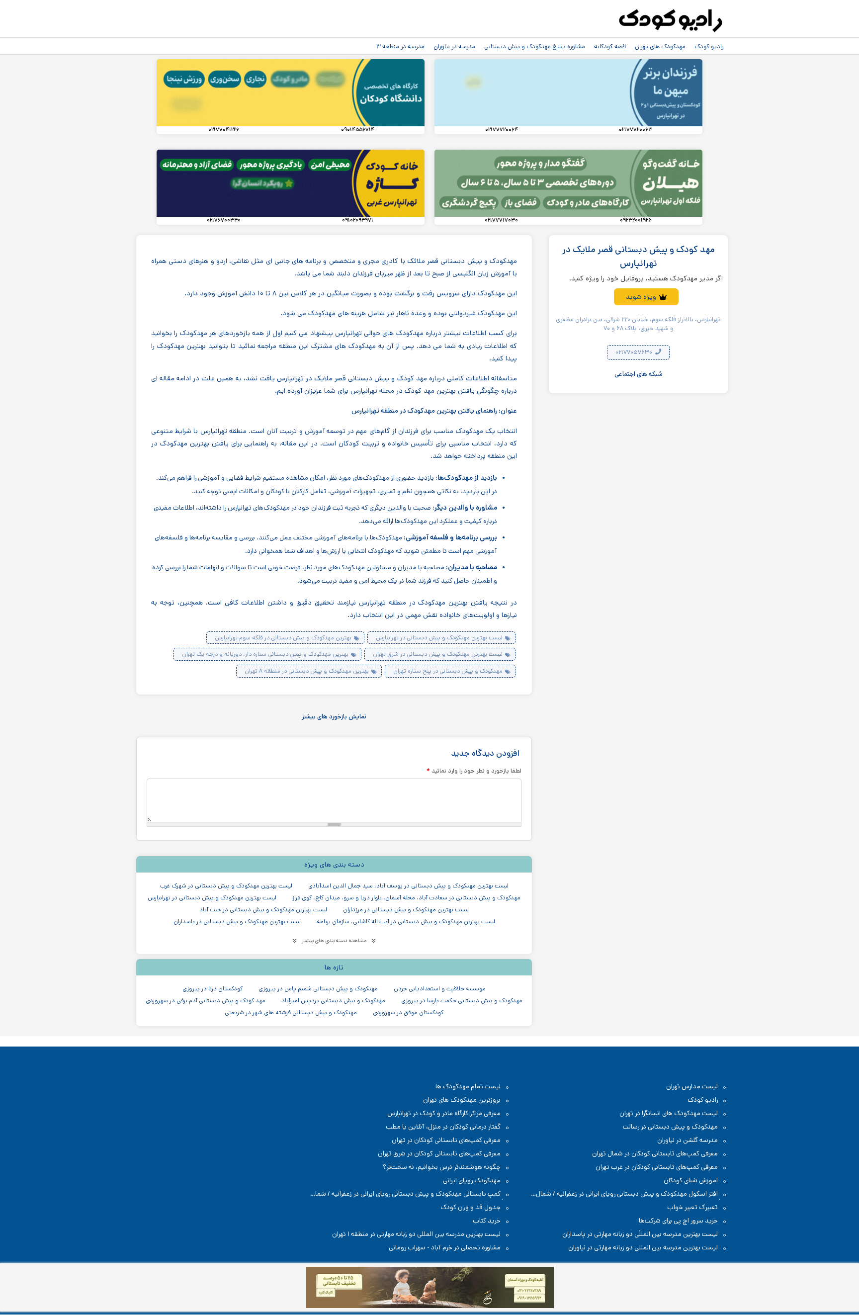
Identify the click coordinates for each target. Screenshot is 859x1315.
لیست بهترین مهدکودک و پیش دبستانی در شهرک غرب (226, 885)
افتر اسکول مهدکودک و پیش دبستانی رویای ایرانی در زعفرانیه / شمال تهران (632, 1194)
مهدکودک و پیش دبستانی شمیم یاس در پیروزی (318, 988)
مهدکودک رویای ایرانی (472, 1180)
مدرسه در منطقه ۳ (400, 46)
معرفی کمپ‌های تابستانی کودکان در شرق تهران (439, 1153)
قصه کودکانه (610, 46)
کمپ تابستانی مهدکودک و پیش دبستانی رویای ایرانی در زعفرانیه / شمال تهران (411, 1194)
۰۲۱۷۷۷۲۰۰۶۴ (501, 130)
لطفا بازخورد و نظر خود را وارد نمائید (474, 771)
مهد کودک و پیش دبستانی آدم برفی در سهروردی (205, 1000)
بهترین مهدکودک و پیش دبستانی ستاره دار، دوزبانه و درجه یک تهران (265, 654)
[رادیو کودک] (670, 20)
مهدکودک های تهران (660, 46)
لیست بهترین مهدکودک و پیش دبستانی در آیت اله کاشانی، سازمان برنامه (406, 921)
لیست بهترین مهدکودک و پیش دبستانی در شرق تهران (438, 654)
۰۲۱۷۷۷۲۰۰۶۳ (635, 130)
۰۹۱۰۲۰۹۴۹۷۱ (357, 220)
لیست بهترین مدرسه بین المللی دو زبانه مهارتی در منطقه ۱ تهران (416, 1234)
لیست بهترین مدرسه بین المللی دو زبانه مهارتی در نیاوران (643, 1247)
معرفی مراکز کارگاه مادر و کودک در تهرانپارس (444, 1113)
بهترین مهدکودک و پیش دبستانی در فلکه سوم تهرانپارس (283, 637)
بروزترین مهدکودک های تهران (462, 1100)
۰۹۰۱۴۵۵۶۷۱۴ (357, 130)
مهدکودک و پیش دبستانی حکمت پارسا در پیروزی (461, 1000)
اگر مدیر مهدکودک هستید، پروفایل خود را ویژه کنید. (646, 278)
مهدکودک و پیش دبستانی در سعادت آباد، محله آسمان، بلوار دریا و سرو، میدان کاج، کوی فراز (406, 897)
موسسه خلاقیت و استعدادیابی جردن (440, 988)
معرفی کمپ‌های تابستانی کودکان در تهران (446, 1140)
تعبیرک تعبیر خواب (692, 1207)
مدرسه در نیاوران (454, 46)
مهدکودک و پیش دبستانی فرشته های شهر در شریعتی (291, 1012)
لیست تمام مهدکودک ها (468, 1086)
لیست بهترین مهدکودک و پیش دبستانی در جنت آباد (263, 909)
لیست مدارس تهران (692, 1086)
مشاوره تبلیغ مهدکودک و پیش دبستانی (534, 46)
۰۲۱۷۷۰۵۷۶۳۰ (634, 352)
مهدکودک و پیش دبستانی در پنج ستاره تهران (448, 671)
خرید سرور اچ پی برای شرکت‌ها (678, 1221)
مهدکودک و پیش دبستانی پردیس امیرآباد (333, 1000)
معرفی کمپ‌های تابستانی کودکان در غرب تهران (657, 1167)
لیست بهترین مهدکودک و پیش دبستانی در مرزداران (406, 909)
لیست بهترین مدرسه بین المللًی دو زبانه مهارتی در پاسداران (640, 1234)
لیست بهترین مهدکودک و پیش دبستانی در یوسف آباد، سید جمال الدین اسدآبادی (408, 885)
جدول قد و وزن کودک (470, 1207)
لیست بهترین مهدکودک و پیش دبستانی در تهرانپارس (439, 637)
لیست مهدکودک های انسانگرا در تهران (668, 1113)
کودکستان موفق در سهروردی (408, 1012)
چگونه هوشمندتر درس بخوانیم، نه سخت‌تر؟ (442, 1167)
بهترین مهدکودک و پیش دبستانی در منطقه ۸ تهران (307, 671)
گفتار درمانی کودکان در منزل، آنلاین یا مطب (443, 1127)
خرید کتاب (487, 1221)
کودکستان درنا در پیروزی (212, 988)
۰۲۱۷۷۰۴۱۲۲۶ (223, 130)
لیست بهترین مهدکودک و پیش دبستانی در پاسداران (237, 921)
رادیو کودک (708, 46)
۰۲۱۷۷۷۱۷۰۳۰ (501, 220)
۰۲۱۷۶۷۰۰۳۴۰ (224, 220)
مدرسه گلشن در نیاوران (687, 1140)
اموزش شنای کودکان (691, 1180)
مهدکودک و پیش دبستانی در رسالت (670, 1127)
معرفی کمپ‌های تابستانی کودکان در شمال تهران (655, 1153)
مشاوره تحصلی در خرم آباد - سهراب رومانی (445, 1247)
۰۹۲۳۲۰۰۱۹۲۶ (635, 220)
